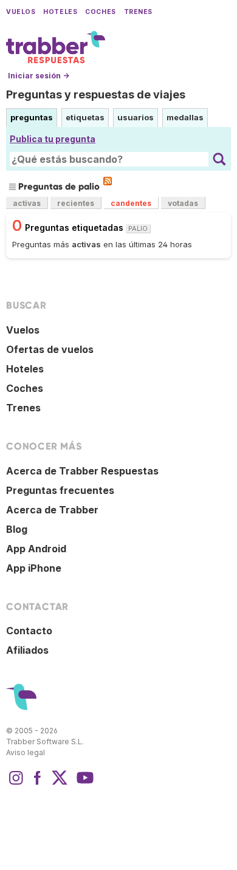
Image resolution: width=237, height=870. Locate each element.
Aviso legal (25, 752)
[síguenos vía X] (59, 784)
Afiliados (27, 650)
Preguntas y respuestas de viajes (95, 94)
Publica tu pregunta (52, 139)
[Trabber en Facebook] (37, 784)
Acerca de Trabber (52, 510)
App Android (36, 549)
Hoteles (60, 12)
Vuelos (20, 12)
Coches (100, 12)
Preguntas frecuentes (60, 490)
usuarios (135, 117)
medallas (185, 117)
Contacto (29, 631)
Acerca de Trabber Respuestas (82, 471)
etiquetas (85, 117)
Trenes (138, 12)
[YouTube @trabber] (83, 784)
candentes (131, 203)
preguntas (31, 117)
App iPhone (33, 568)
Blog (16, 529)
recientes (75, 203)
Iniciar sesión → (38, 75)
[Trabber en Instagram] (16, 784)
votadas (183, 203)
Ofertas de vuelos (50, 349)
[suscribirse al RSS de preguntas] (107, 181)
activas (27, 203)
